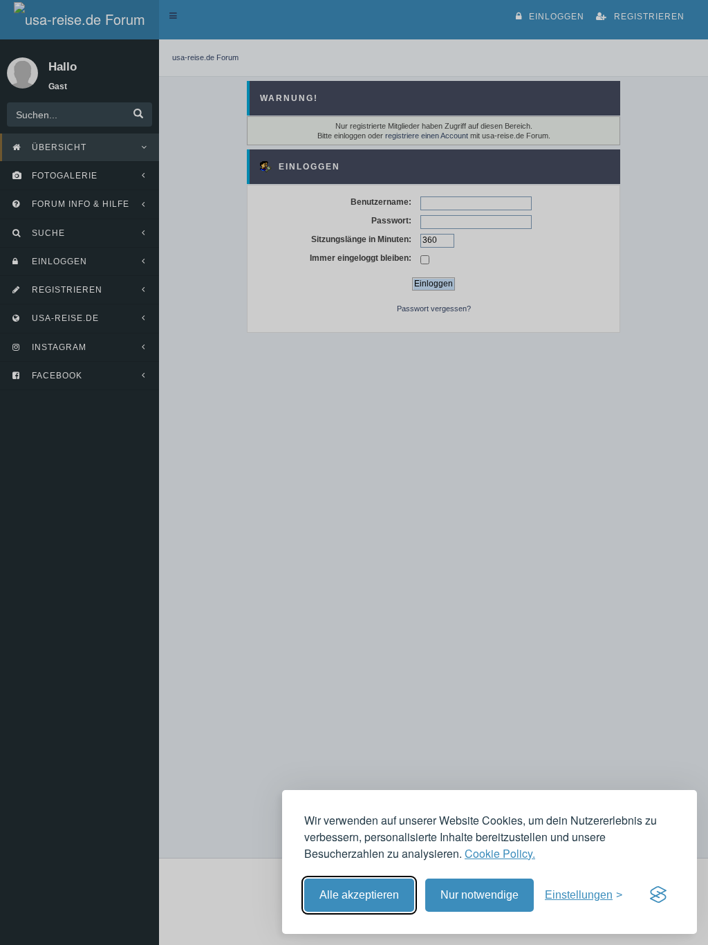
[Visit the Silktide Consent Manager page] (658, 895)
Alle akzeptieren (359, 895)
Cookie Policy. (500, 853)
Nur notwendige (479, 895)
